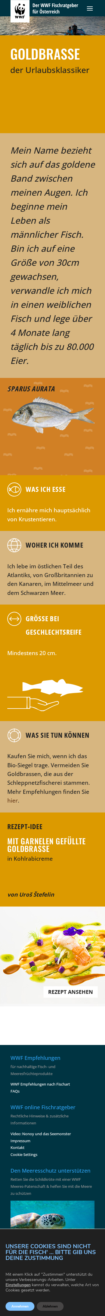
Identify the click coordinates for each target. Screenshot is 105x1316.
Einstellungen (18, 1285)
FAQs (15, 1091)
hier (12, 800)
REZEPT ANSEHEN (70, 991)
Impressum (20, 1140)
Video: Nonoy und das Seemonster (40, 1133)
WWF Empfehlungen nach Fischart (40, 1084)
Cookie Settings (23, 1154)
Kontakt (17, 1147)
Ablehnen (50, 1306)
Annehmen (20, 1306)
